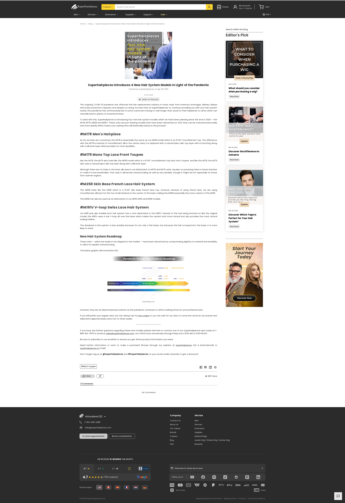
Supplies (198, 432)
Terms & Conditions (256, 498)
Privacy (242, 498)
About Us (174, 424)
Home (82, 24)
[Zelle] (238, 485)
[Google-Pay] (221, 485)
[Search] (209, 7)
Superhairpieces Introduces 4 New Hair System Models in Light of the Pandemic (130, 24)
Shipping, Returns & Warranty (208, 498)
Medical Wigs (201, 436)
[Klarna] (262, 485)
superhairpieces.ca (89, 348)
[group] (115, 477)
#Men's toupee (88, 366)
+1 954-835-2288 (92, 422)
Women (198, 424)
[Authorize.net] (129, 468)
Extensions (199, 428)
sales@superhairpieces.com (120, 333)
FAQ (172, 444)
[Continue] (262, 468)
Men (197, 420)
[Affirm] (246, 485)
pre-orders (143, 315)
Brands (173, 432)
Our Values (175, 428)
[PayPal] (213, 485)
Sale (163, 14)
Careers (173, 436)
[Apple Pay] (229, 485)
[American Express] (188, 485)
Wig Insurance (230, 498)
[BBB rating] (144, 468)
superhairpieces (184, 345)
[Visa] (172, 485)
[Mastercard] (180, 485)
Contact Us (175, 420)
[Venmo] (254, 485)
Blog (90, 24)
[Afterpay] (205, 485)
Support (148, 14)
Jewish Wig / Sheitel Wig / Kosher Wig (212, 440)
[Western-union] (197, 485)
